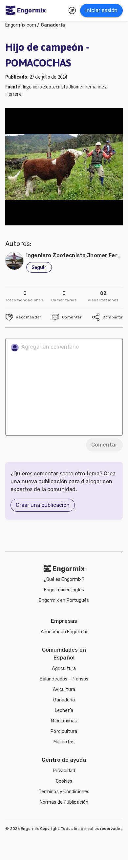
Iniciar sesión (101, 10)
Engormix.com (20, 25)
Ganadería (53, 25)
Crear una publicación (43, 505)
